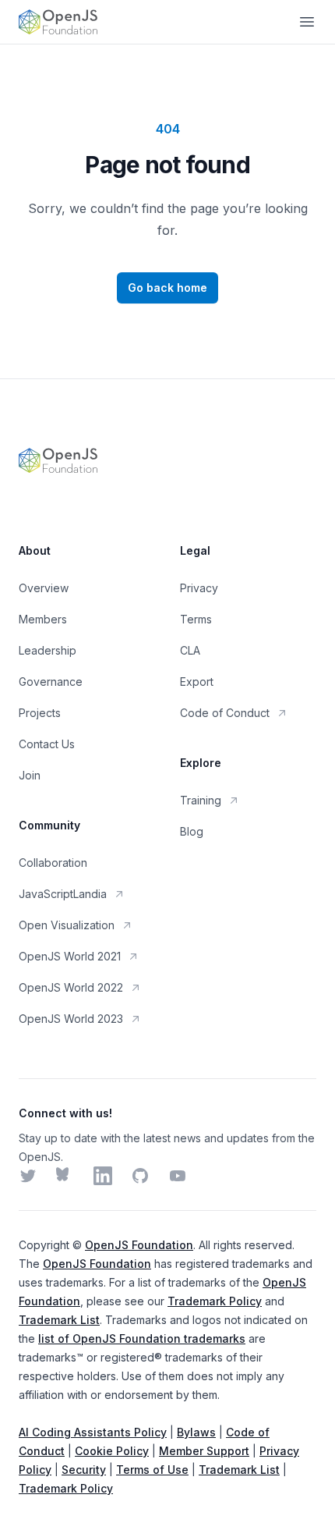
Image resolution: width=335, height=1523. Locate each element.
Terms (196, 619)
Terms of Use (152, 1469)
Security (84, 1469)
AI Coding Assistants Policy (93, 1432)
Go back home (167, 287)
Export (196, 681)
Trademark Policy (215, 1301)
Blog (191, 831)
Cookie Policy (112, 1450)
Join (30, 775)
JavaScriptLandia (63, 893)
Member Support (204, 1450)
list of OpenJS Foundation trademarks (141, 1338)
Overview (44, 588)
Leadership (47, 650)
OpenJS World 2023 (71, 1018)
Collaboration (53, 862)
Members (43, 619)
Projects (40, 712)
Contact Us (47, 744)
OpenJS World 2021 (70, 956)
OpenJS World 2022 (71, 987)
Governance (51, 681)
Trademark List (59, 1319)
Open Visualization (67, 925)
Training (200, 800)
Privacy (199, 588)
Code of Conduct (225, 712)
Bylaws (196, 1432)
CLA (190, 650)
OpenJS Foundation (139, 1244)
